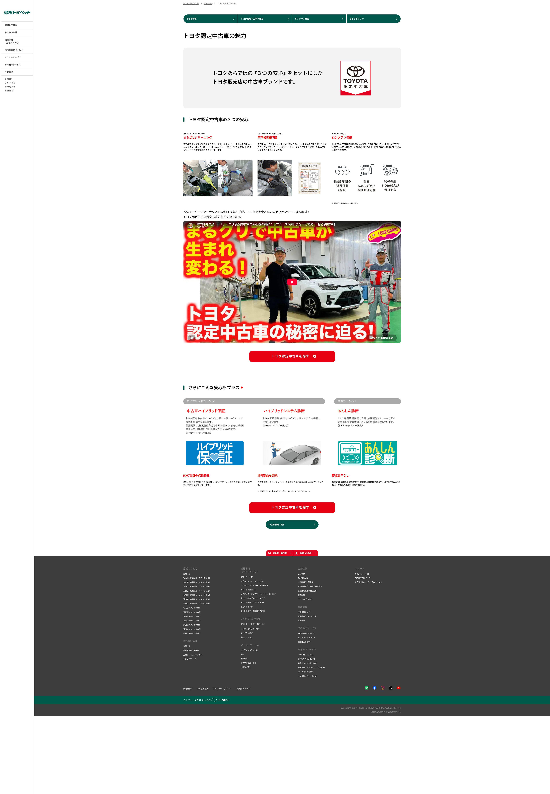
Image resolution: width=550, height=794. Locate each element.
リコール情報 (10, 83)
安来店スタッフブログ (192, 612)
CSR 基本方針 (202, 688)
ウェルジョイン (247, 606)
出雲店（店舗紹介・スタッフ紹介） (197, 590)
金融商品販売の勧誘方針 (307, 590)
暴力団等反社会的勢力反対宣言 (310, 586)
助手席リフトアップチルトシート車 (254, 585)
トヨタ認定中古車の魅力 (250, 628)
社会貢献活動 (303, 578)
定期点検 (244, 658)
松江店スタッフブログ (192, 607)
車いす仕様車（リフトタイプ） (253, 602)
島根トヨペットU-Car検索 (251, 624)
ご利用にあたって (242, 688)
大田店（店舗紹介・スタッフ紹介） (197, 595)
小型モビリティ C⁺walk (307, 676)
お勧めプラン (246, 667)
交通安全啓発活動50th (306, 659)
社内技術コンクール (363, 578)
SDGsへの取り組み (305, 599)
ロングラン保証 (247, 633)
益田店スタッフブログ (192, 633)
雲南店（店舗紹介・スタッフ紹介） (197, 586)
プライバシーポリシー (222, 688)
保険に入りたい (304, 642)
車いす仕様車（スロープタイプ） (253, 598)
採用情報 (8, 79)
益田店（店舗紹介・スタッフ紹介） (197, 603)
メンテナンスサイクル (249, 650)
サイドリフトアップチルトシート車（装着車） (259, 594)
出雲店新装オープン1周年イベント (368, 582)
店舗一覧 (186, 573)
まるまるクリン (247, 637)
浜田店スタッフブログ (192, 629)
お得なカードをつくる (306, 637)
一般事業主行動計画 (305, 582)
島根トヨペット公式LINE (307, 663)
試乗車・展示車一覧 (191, 650)
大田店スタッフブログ (192, 625)
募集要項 (301, 620)
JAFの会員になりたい (306, 633)
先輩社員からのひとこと (307, 616)
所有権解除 (9, 90)
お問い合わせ (10, 87)
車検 (242, 654)
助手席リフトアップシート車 (252, 581)
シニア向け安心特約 (305, 671)
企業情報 (302, 568)
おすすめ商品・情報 (248, 663)
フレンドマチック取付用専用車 (253, 611)
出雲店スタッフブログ (192, 620)
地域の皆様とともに (305, 654)
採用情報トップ (304, 612)
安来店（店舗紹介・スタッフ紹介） (197, 582)
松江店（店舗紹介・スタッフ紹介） (197, 578)
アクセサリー (188, 659)
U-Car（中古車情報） (252, 618)
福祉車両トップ (247, 577)
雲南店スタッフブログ (192, 616)
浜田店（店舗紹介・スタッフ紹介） (197, 599)
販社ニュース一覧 (362, 573)
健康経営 (301, 595)
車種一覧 (186, 646)
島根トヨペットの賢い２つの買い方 (311, 667)
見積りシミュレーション (192, 654)
